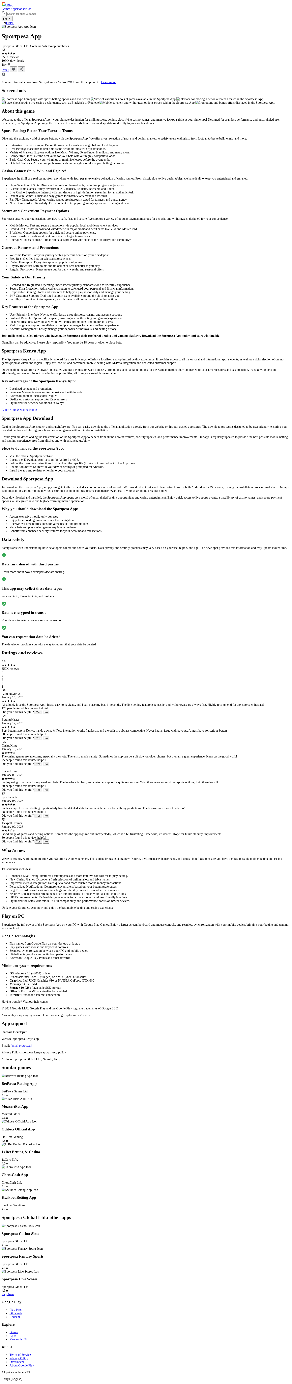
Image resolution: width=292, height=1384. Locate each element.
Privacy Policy (19, 1358)
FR (8, 23)
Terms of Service (20, 1354)
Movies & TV (18, 1339)
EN (5, 19)
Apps (13, 9)
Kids (28, 9)
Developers (17, 1362)
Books (21, 9)
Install (5, 70)
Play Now (8, 1294)
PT (12, 23)
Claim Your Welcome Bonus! (20, 409)
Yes (38, 712)
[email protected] (21, 1045)
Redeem (15, 1317)
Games (6, 9)
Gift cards (16, 1313)
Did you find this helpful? (18, 712)
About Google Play (22, 1365)
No (46, 712)
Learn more (108, 82)
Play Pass (15, 1309)
